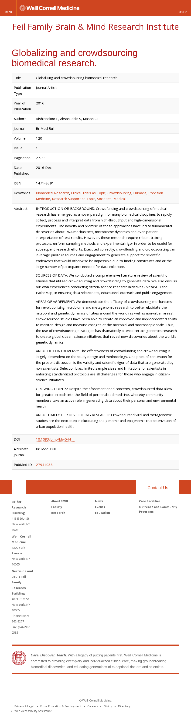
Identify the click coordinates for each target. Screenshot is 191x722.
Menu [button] (8, 12)
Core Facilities (149, 501)
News (99, 501)
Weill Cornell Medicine (61, 683)
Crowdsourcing (119, 193)
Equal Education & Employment (60, 706)
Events (100, 507)
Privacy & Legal (24, 706)
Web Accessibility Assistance (33, 711)
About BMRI (59, 501)
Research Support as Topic (73, 198)
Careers (92, 706)
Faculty (56, 507)
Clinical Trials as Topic (88, 193)
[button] (183, 8)
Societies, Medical (111, 198)
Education (102, 513)
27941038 (44, 464)
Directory (124, 706)
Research (58, 513)
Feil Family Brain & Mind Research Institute (95, 26)
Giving (108, 706)
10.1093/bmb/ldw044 (53, 439)
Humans (140, 193)
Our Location (19, 487)
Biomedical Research (52, 193)
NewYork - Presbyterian (134, 683)
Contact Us (157, 487)
